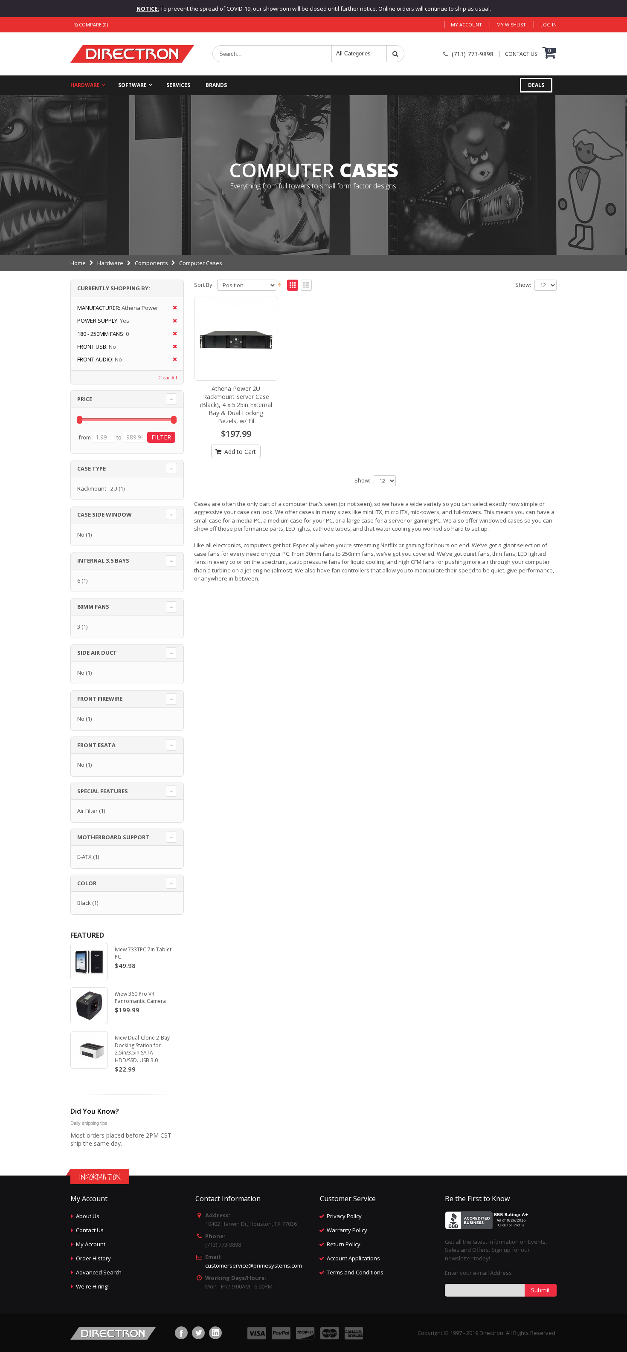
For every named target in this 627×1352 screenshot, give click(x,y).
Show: (523, 285)
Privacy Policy (344, 1216)
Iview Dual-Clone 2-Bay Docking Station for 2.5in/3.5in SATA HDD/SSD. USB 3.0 (142, 1049)
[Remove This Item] (172, 308)
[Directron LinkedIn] (215, 1332)
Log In (548, 24)
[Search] (395, 54)
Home (78, 263)
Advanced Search (99, 1272)
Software (132, 85)
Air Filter (87, 811)
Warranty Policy (347, 1230)
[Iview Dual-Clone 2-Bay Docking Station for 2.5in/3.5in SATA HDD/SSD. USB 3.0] (89, 1049)
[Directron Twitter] (198, 1332)
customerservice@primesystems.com (253, 1265)
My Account (466, 24)
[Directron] (132, 54)
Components (151, 263)
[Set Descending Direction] (279, 284)
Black (84, 903)
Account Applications (353, 1258)
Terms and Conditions (355, 1272)
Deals (536, 85)
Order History (93, 1258)
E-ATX (84, 857)
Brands (216, 85)
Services (178, 85)
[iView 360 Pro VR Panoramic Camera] (89, 1005)
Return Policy (343, 1244)
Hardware (85, 85)
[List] (306, 285)
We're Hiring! (92, 1286)
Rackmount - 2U (97, 488)
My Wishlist (511, 24)
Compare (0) (93, 24)
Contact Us (90, 1230)
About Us (87, 1216)
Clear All (167, 377)
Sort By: (204, 285)
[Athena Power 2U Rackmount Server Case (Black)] (236, 338)
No (80, 534)
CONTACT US (521, 54)
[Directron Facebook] (181, 1332)
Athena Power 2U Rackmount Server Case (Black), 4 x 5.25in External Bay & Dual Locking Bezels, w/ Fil (236, 404)
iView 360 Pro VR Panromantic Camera (140, 997)
